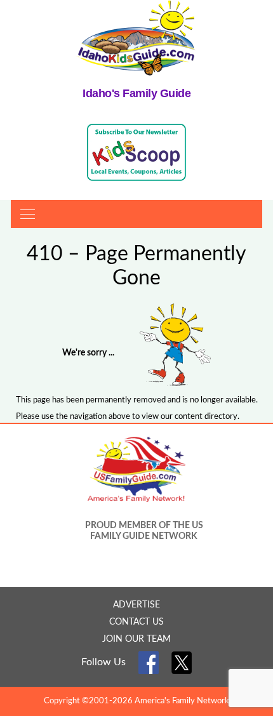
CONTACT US (136, 622)
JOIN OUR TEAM (136, 639)
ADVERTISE (136, 604)
